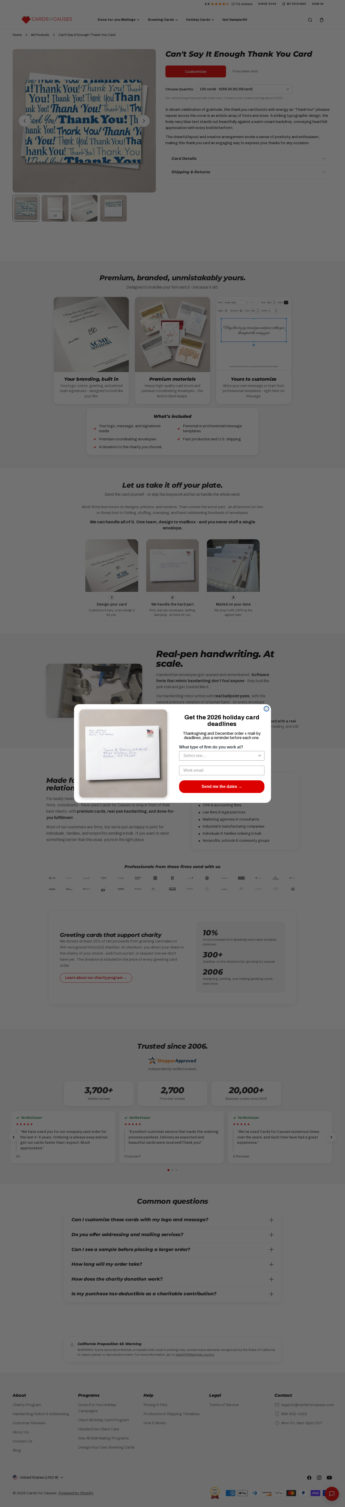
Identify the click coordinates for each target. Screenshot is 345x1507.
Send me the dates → (222, 786)
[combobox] (220, 755)
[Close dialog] (266, 708)
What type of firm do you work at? (211, 747)
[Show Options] (259, 755)
